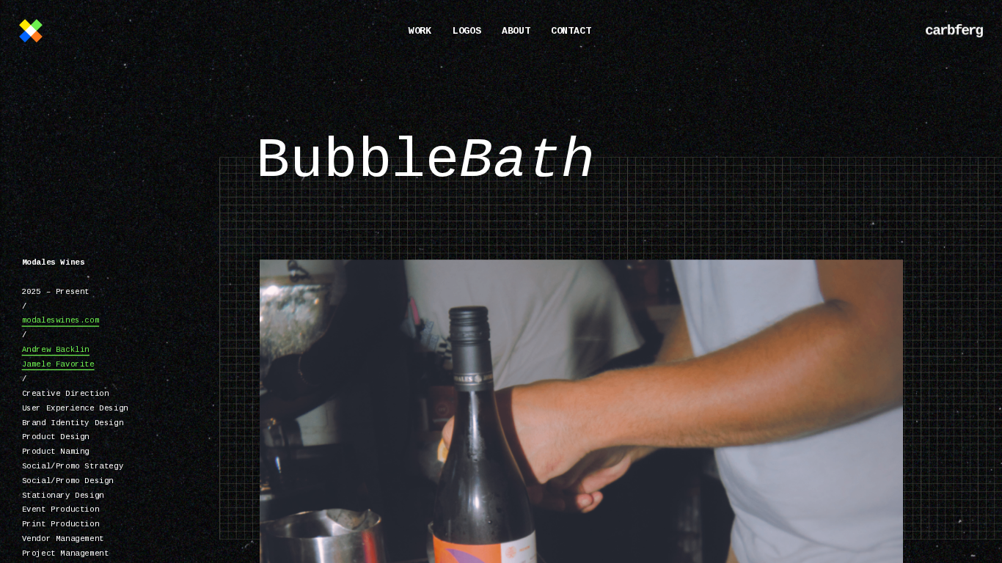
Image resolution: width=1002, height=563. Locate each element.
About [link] (516, 31)
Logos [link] (466, 31)
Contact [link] (571, 31)
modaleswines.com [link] (61, 321)
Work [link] (420, 31)
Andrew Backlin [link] (55, 349)
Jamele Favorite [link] (58, 364)
